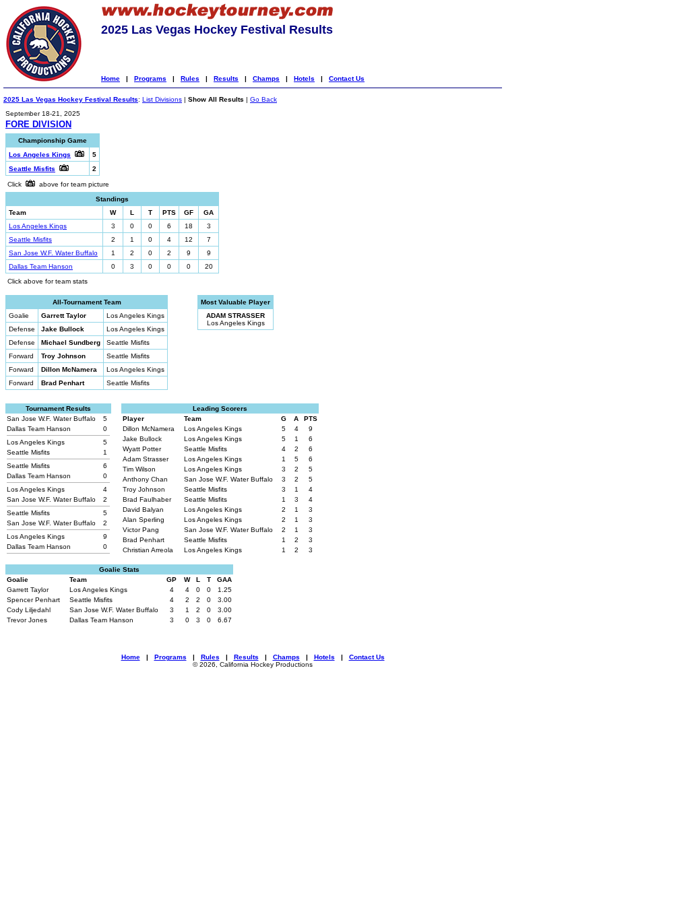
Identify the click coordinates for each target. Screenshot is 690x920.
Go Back (263, 99)
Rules (190, 78)
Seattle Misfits (30, 239)
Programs (150, 78)
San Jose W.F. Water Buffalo (53, 253)
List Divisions (162, 99)
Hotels (304, 78)
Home (110, 78)
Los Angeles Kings (38, 226)
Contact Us (347, 78)
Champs (266, 78)
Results (226, 78)
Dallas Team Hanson (41, 266)
